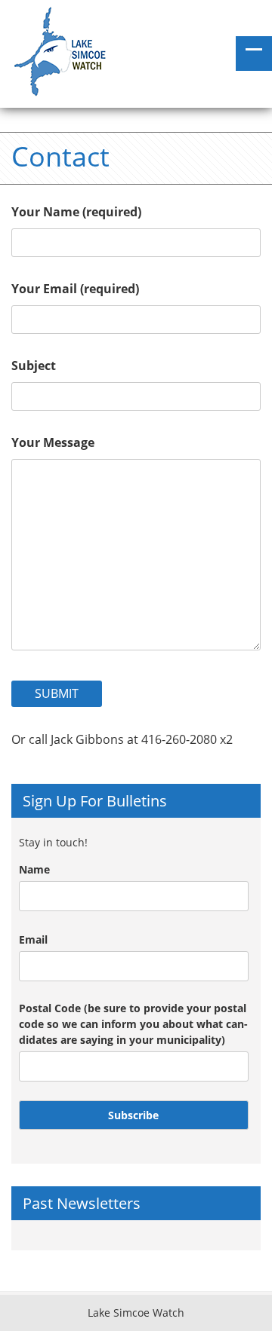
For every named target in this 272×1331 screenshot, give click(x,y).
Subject (33, 365)
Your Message (52, 442)
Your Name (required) (76, 211)
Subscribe (133, 1115)
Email (33, 939)
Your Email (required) (75, 288)
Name (34, 869)
